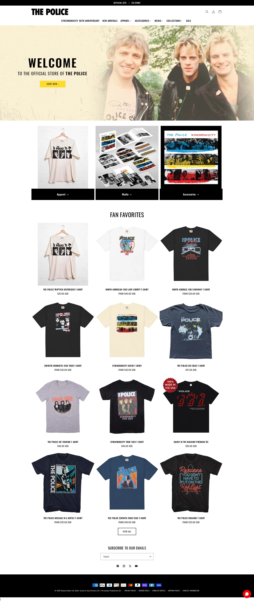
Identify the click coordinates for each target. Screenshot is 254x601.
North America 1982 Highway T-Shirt (191, 289)
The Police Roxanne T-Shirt (191, 518)
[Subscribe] (150, 556)
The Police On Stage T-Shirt (191, 365)
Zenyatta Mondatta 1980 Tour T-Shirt (63, 365)
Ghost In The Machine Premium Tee (191, 442)
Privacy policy (130, 590)
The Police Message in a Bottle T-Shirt (63, 518)
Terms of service (158, 590)
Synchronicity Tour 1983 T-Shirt (127, 442)
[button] (126, 21)
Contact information (191, 590)
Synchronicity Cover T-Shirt (127, 365)
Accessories (189, 194)
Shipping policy (174, 590)
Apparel (61, 194)
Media (125, 194)
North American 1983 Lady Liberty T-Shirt (127, 289)
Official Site (120, 2)
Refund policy (144, 590)
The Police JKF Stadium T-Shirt (63, 442)
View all (127, 531)
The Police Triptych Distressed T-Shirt (63, 289)
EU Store (136, 2)
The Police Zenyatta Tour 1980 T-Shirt (127, 518)
